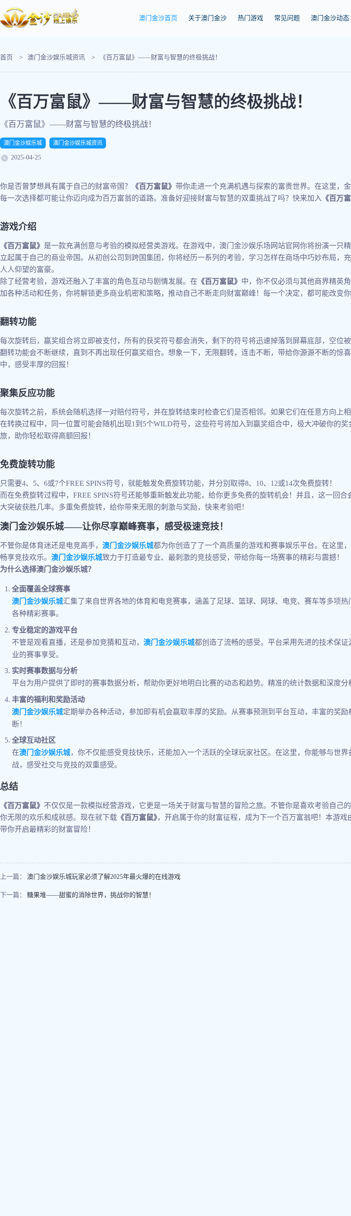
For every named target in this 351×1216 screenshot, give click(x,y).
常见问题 (287, 18)
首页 (6, 57)
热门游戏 (250, 18)
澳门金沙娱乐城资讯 (56, 57)
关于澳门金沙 (207, 18)
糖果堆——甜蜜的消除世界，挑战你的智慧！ (91, 895)
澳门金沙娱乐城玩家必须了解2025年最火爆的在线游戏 (104, 876)
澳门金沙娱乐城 (23, 143)
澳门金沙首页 (158, 18)
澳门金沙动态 (330, 18)
